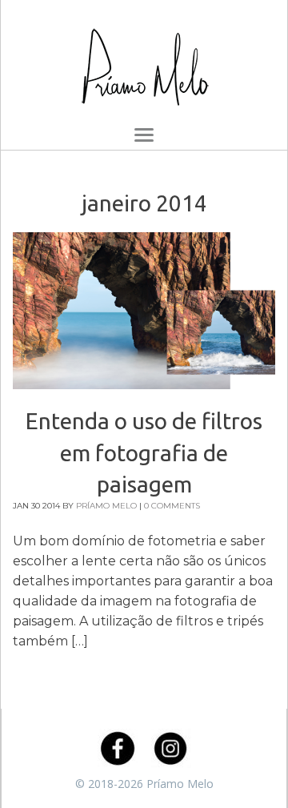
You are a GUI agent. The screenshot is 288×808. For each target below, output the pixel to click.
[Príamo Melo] (144, 60)
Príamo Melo (106, 505)
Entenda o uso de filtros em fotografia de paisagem (144, 452)
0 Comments (172, 505)
